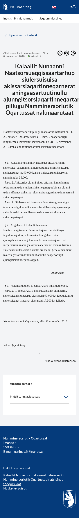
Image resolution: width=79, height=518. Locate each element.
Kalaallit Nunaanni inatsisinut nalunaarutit (34, 475)
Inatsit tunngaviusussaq (25, 396)
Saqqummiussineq (50, 18)
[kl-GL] (54, 7)
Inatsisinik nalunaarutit (18, 18)
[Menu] (73, 8)
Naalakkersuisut (15, 488)
